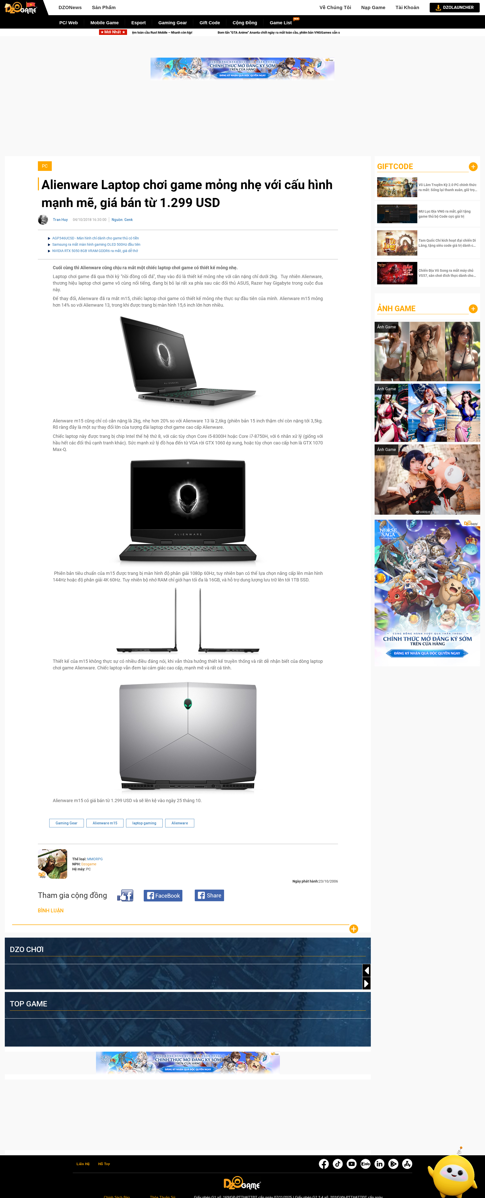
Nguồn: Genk (122, 220)
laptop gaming (144, 823)
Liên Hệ (83, 1164)
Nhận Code (447, 187)
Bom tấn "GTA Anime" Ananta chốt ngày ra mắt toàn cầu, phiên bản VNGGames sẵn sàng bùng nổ (213, 32)
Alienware (180, 823)
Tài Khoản (407, 7)
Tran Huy (60, 220)
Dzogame (88, 864)
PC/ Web (68, 22)
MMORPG (95, 859)
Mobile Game (104, 22)
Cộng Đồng (245, 22)
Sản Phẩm (104, 7)
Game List (281, 22)
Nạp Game (373, 7)
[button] (366, 983)
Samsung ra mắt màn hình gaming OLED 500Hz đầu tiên (96, 244)
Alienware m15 (105, 823)
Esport (138, 22)
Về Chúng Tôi (335, 7)
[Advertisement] (242, 120)
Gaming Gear (172, 22)
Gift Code (210, 22)
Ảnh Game (396, 308)
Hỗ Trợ (104, 1164)
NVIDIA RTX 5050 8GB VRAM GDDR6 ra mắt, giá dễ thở (95, 251)
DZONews (70, 7)
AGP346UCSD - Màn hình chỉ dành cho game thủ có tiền (95, 238)
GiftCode (395, 166)
